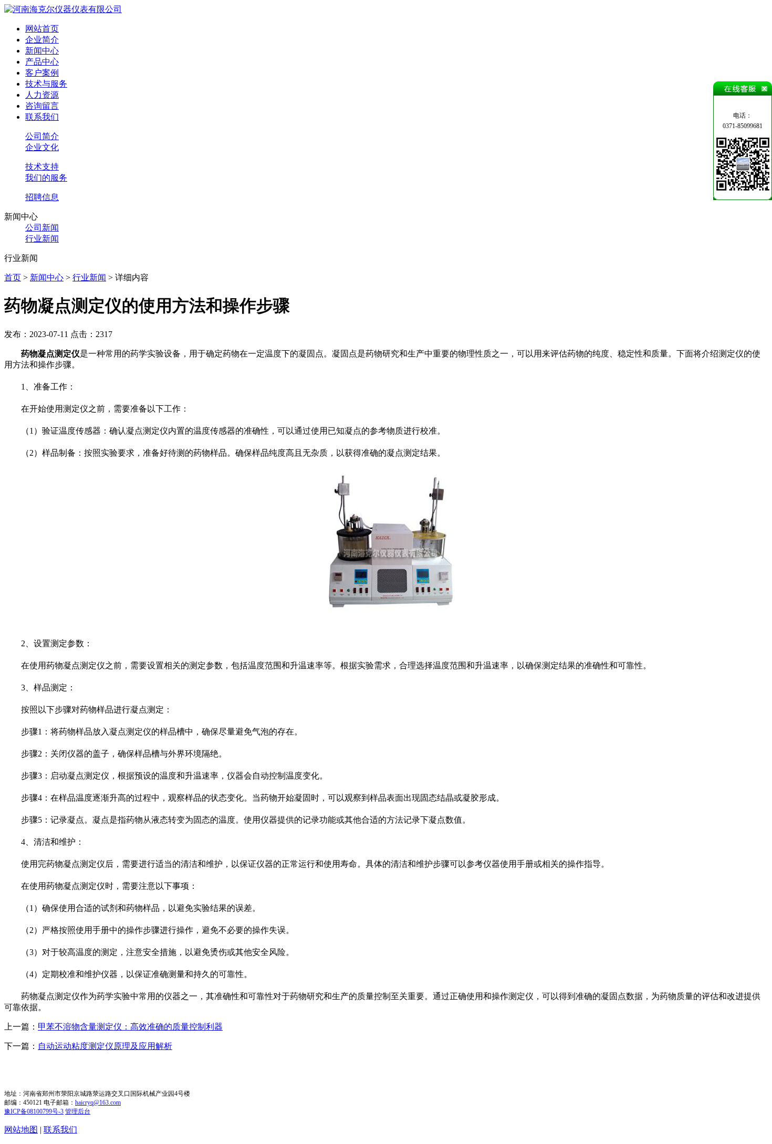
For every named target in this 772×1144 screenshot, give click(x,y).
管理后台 (77, 1111)
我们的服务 (46, 177)
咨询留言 (42, 105)
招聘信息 (42, 197)
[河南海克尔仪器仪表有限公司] (63, 9)
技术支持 (42, 166)
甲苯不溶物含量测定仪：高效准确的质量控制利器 (130, 1026)
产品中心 (42, 61)
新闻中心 (42, 50)
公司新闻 (42, 227)
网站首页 (42, 28)
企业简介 (42, 39)
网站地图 (21, 1129)
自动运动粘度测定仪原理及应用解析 (105, 1046)
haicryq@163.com (98, 1102)
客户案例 (42, 72)
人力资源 (42, 94)
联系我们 (42, 116)
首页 (12, 277)
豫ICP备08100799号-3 (34, 1111)
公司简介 (42, 136)
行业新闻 (42, 238)
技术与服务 (46, 83)
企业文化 (42, 147)
